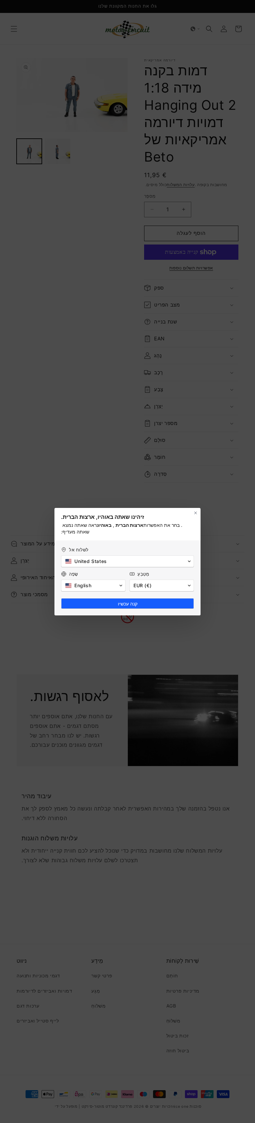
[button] (127, 561)
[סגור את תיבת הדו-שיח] (195, 513)
